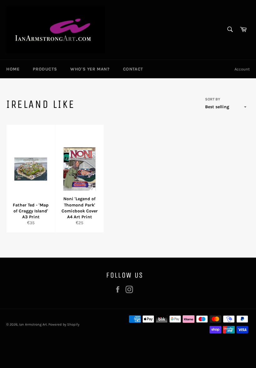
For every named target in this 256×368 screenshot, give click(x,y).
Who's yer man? (89, 69)
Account (242, 69)
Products (45, 69)
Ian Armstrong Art (33, 324)
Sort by (212, 99)
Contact (133, 69)
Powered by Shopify (63, 324)
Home (12, 69)
